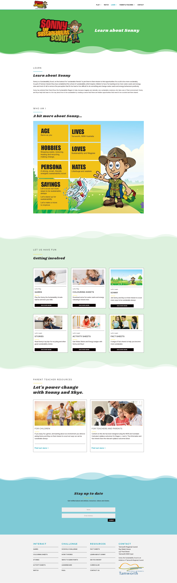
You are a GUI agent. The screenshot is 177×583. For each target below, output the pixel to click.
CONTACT (140, 5)
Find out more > (42, 448)
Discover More (46, 305)
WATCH (106, 5)
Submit (111, 520)
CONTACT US (94, 570)
